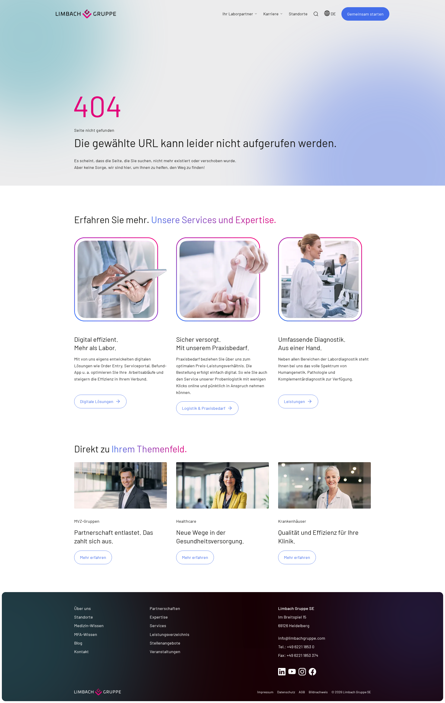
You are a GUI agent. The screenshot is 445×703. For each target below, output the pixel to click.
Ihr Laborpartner (237, 13)
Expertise (159, 616)
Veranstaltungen (165, 651)
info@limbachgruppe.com (301, 638)
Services (158, 625)
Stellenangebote (165, 642)
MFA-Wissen (85, 634)
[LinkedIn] (282, 671)
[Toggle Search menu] (316, 14)
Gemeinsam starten (365, 13)
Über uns (82, 608)
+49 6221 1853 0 (300, 646)
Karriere (271, 13)
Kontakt (81, 651)
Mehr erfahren (93, 557)
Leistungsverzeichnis (169, 634)
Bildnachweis (318, 692)
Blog (78, 642)
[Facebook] (312, 671)
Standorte (83, 616)
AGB (302, 692)
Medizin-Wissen (89, 625)
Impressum (265, 692)
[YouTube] (292, 671)
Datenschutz (286, 692)
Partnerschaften (165, 608)
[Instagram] (302, 671)
